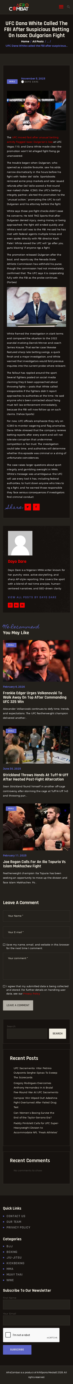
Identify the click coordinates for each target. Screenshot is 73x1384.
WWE (10, 1280)
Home (25, 41)
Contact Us (16, 1216)
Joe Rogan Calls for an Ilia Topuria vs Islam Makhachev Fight (34, 864)
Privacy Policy (31, 993)
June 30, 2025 (12, 768)
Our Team (14, 1222)
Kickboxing (16, 1263)
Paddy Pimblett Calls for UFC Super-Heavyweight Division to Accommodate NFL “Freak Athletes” (36, 1128)
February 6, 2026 (14, 686)
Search (11, 1026)
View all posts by (32, 597)
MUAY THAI (15, 1274)
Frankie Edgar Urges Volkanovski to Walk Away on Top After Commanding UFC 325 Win (34, 697)
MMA (12, 81)
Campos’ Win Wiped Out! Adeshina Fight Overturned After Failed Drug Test (35, 1102)
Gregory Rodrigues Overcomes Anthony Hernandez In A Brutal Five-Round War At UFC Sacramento (36, 1088)
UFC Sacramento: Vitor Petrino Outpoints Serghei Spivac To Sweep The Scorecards (35, 1073)
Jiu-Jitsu (14, 1257)
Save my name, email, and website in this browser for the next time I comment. (37, 946)
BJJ (10, 1246)
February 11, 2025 (15, 855)
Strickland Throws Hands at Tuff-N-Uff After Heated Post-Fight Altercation (35, 777)
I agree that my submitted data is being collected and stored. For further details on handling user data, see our (37, 990)
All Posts (38, 41)
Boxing (12, 1252)
